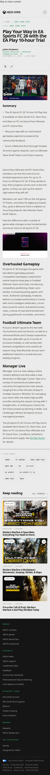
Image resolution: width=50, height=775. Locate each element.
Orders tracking (10, 710)
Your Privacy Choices (15, 761)
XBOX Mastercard (11, 732)
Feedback (7, 670)
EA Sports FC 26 (27, 472)
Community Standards (13, 675)
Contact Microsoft (17, 765)
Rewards (7, 728)
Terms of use (7, 768)
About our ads (19, 770)
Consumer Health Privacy (34, 761)
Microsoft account (11, 697)
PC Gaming (20, 460)
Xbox (22, 479)
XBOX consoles (10, 630)
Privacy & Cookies (31, 765)
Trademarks (18, 768)
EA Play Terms (37, 438)
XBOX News (8, 656)
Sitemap (6, 765)
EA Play (30, 466)
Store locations (9, 715)
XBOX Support (9, 661)
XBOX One (9, 466)
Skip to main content (10, 1)
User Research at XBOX (13, 684)
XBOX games (9, 634)
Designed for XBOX (11, 750)
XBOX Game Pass (38, 460)
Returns (6, 706)
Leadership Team (10, 665)
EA (20, 466)
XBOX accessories (11, 643)
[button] (25, 245)
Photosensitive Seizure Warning (17, 679)
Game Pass (9, 479)
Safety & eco (7, 770)
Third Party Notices (31, 768)
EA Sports (9, 472)
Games (7, 460)
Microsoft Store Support (14, 701)
